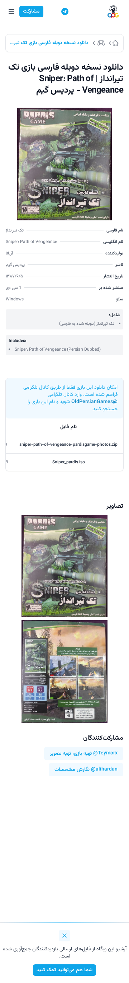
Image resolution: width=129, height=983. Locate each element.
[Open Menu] (11, 11)
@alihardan (104, 769)
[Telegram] (65, 11)
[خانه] (117, 43)
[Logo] (113, 11)
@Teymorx (105, 753)
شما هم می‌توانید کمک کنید (64, 970)
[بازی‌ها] (102, 43)
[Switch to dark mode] (51, 11)
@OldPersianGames (94, 402)
